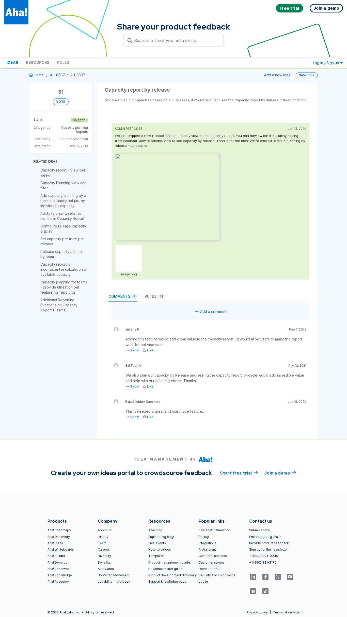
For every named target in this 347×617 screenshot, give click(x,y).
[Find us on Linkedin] (253, 577)
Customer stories (212, 562)
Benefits (104, 562)
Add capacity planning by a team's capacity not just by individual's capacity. (63, 200)
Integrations (207, 543)
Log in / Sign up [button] (326, 63)
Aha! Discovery (59, 537)
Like (150, 350)
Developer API (209, 569)
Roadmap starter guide (165, 569)
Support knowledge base (167, 581)
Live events (157, 543)
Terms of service (286, 612)
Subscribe (306, 75)
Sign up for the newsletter (268, 549)
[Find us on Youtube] (290, 577)
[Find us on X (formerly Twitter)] (278, 577)
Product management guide (169, 562)
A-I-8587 (57, 75)
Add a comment (213, 311)
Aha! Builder (56, 556)
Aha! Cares (106, 569)
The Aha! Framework (214, 530)
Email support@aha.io (265, 537)
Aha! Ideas (55, 543)
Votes (154, 296)
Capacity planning (74, 128)
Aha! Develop (58, 562)
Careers (104, 549)
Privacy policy (257, 612)
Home (39, 75)
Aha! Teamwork (59, 569)
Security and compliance (217, 575)
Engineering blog (161, 537)
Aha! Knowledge (60, 575)
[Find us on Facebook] (265, 577)
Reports (82, 132)
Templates (156, 556)
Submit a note (259, 530)
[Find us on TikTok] (265, 591)
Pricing (204, 537)
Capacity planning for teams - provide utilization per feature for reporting (63, 287)
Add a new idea (277, 75)
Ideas (12, 62)
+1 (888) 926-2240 (263, 556)
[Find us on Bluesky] (253, 591)
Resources (37, 62)
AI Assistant (207, 549)
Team (102, 543)
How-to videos (159, 549)
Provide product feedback (269, 543)
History (103, 537)
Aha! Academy (58, 581)
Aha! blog (155, 530)
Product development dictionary (172, 575)
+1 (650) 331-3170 (262, 562)
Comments (121, 296)
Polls (63, 62)
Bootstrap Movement (114, 575)
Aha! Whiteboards (61, 549)
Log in (203, 581)
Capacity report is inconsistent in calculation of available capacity (63, 269)
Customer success (213, 556)
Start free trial (239, 473)
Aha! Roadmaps (59, 530)
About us (104, 530)
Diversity (104, 556)
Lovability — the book (114, 581)
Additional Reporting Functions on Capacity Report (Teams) (58, 305)
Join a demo (280, 473)
